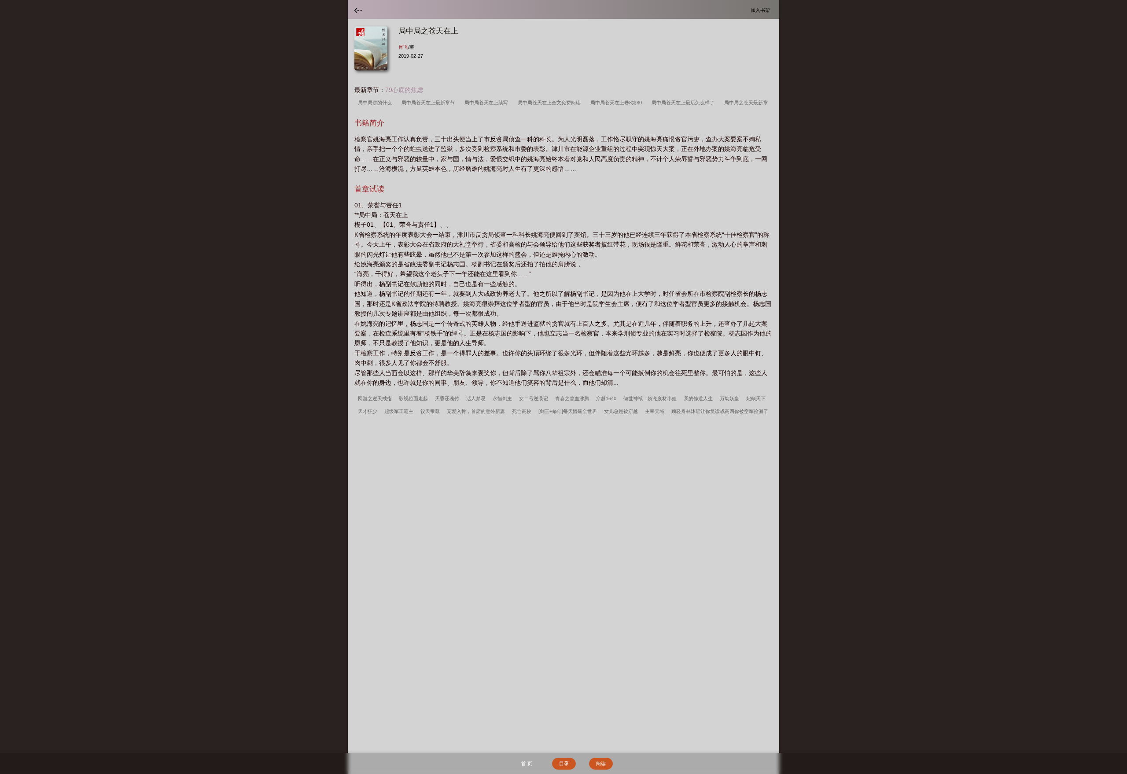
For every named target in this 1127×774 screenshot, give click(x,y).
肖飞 (403, 47)
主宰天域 (654, 411)
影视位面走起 (413, 398)
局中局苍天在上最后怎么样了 (684, 102)
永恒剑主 (502, 398)
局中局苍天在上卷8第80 (617, 102)
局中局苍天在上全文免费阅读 (550, 102)
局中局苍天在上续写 (487, 102)
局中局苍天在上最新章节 (429, 102)
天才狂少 (367, 411)
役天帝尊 (430, 411)
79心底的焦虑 (404, 89)
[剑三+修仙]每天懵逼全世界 (567, 411)
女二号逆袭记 (533, 398)
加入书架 (762, 9)
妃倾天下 (756, 398)
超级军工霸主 (398, 411)
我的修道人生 (698, 398)
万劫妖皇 (729, 398)
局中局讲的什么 (376, 102)
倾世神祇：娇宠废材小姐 (650, 398)
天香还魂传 (447, 398)
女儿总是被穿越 (621, 411)
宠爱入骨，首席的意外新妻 (476, 411)
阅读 (601, 763)
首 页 (526, 763)
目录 (564, 763)
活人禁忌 (476, 398)
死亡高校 (521, 411)
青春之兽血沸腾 (572, 398)
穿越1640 (606, 398)
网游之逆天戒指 (375, 398)
